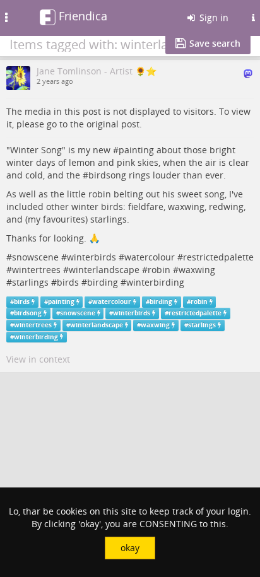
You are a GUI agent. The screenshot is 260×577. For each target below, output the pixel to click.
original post (112, 124)
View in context (38, 359)
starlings (30, 282)
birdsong (107, 175)
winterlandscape (104, 270)
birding (102, 282)
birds (68, 282)
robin (159, 270)
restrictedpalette (218, 257)
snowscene (35, 257)
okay (130, 548)
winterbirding (155, 282)
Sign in (212, 17)
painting (136, 150)
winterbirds (91, 257)
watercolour (149, 257)
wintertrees (36, 270)
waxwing (197, 270)
